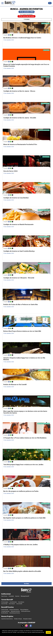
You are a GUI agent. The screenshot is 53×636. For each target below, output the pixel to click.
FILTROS (27, 19)
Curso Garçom (12, 603)
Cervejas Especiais (5, 611)
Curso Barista (21, 602)
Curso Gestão (19, 603)
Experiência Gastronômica (7, 618)
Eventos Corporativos (14, 609)
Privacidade (11, 596)
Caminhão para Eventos (14, 612)
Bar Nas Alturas (4, 612)
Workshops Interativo (15, 611)
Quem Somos (4, 596)
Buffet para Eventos (25, 611)
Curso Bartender (13, 602)
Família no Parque (18, 618)
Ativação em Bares (27, 618)
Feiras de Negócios (24, 609)
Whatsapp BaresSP (25, 596)
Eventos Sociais (4, 609)
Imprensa (17, 596)
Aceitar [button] (48, 632)
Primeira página (4, 602)
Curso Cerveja (4, 603)
